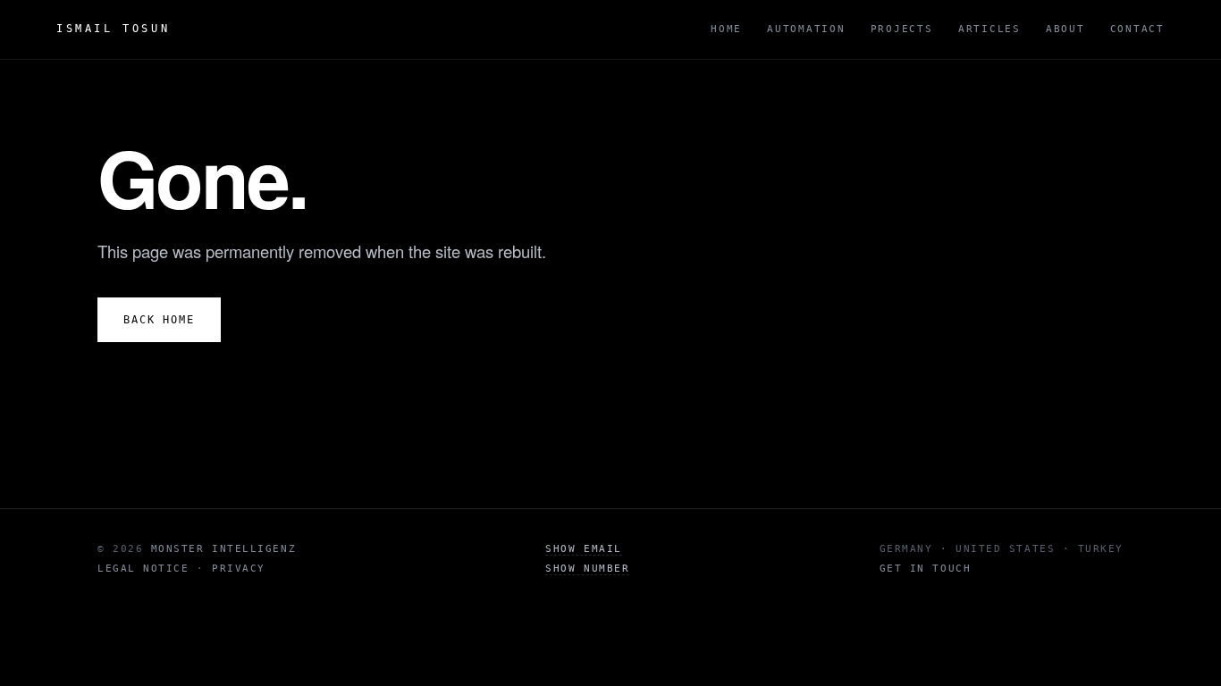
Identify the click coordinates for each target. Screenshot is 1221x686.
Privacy (238, 568)
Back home (159, 320)
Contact (1137, 29)
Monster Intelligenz (223, 549)
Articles (989, 29)
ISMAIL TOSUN (113, 28)
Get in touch (925, 568)
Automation (806, 29)
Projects (902, 29)
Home (726, 29)
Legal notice (143, 568)
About (1065, 29)
